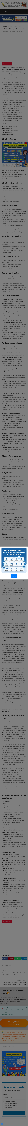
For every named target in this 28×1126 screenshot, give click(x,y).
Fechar (14, 576)
